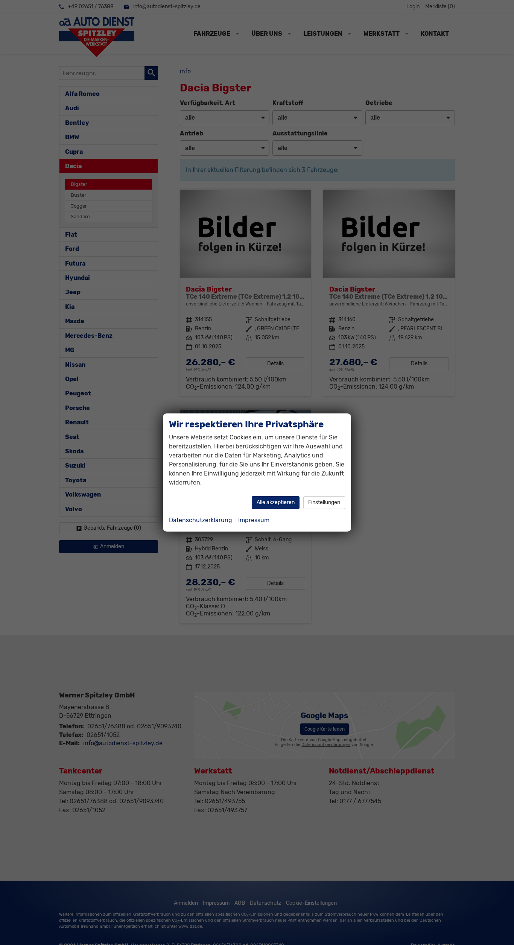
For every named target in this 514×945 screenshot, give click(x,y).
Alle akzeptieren (276, 502)
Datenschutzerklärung (200, 520)
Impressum (253, 520)
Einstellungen (324, 502)
